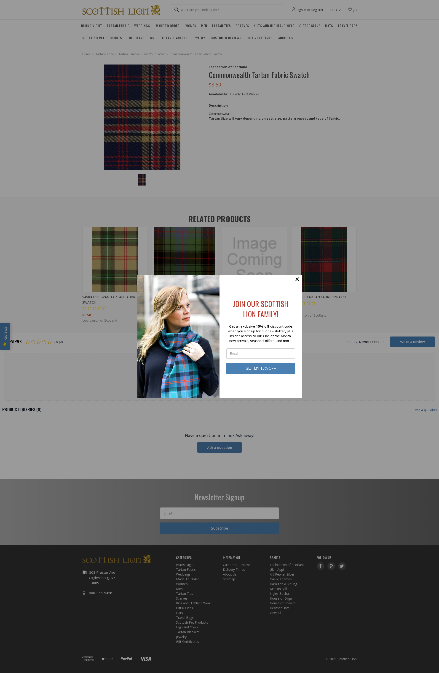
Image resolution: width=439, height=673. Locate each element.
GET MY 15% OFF (261, 368)
